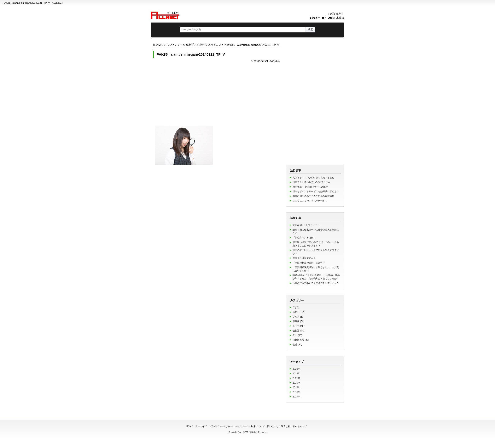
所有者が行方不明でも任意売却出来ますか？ (316, 283)
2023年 (296, 369)
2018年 (296, 392)
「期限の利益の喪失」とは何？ (309, 262)
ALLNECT (243, 432)
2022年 (296, 373)
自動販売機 (298, 340)
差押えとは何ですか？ (304, 258)
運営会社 (285, 426)
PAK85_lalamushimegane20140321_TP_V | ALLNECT (33, 2)
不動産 (296, 321)
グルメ (296, 316)
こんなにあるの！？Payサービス (310, 200)
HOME (189, 426)
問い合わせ (273, 426)
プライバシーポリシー (220, 426)
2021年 (296, 378)
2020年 (296, 382)
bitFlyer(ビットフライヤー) (306, 225)
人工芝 (296, 326)
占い (295, 335)
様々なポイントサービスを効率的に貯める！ (316, 191)
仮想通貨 (297, 330)
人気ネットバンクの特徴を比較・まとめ (313, 177)
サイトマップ (300, 426)
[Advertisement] (216, 92)
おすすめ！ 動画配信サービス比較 (310, 187)
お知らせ (297, 312)
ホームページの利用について (250, 426)
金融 (295, 344)
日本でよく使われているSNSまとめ (311, 182)
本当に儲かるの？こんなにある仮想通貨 (313, 196)
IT (293, 307)
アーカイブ (201, 426)
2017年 (296, 396)
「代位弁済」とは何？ (304, 237)
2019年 (296, 387)
